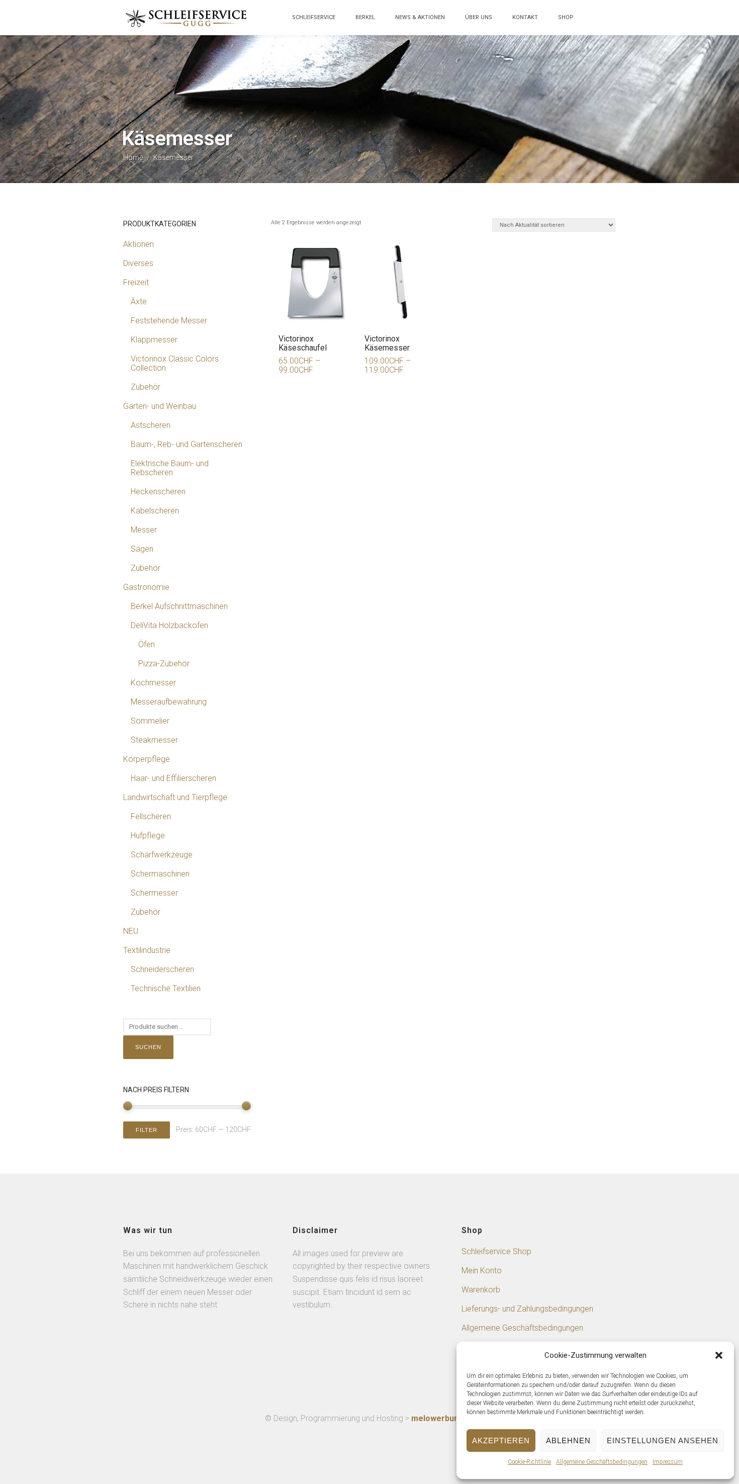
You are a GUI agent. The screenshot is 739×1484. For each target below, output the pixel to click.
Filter (146, 1130)
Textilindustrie (146, 950)
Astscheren (150, 425)
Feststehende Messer (169, 320)
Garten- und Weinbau (159, 406)
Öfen (146, 644)
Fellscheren (151, 816)
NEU (130, 931)
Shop (566, 17)
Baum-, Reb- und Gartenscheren (186, 444)
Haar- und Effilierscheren (173, 778)
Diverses (138, 263)
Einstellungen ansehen (662, 1440)
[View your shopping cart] (594, 22)
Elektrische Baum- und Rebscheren (170, 468)
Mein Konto (481, 1270)
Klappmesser (154, 339)
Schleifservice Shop (496, 1251)
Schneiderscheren (162, 969)
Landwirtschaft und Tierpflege (175, 797)
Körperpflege (146, 759)
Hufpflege (148, 835)
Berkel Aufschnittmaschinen (179, 606)
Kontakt (525, 17)
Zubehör (145, 387)
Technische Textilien (166, 988)
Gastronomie (146, 587)
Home (133, 157)
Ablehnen (568, 1440)
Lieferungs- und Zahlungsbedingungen (527, 1309)
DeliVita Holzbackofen (169, 625)
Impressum (668, 1461)
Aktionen (138, 244)
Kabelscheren (155, 510)
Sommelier (150, 721)
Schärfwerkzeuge (162, 854)
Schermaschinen (160, 874)
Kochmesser (153, 682)
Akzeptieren (501, 1440)
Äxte (139, 301)
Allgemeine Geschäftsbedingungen (602, 1461)
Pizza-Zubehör (164, 663)
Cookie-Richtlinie (529, 1461)
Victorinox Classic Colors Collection (175, 363)
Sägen (142, 549)
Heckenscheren (158, 491)
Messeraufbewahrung (169, 702)
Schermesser (154, 893)
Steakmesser (154, 740)
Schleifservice (313, 17)
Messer (144, 530)
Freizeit (136, 282)
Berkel (365, 17)
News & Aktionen (420, 17)
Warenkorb (480, 1289)
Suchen (148, 1047)
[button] (719, 1355)
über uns (478, 17)
